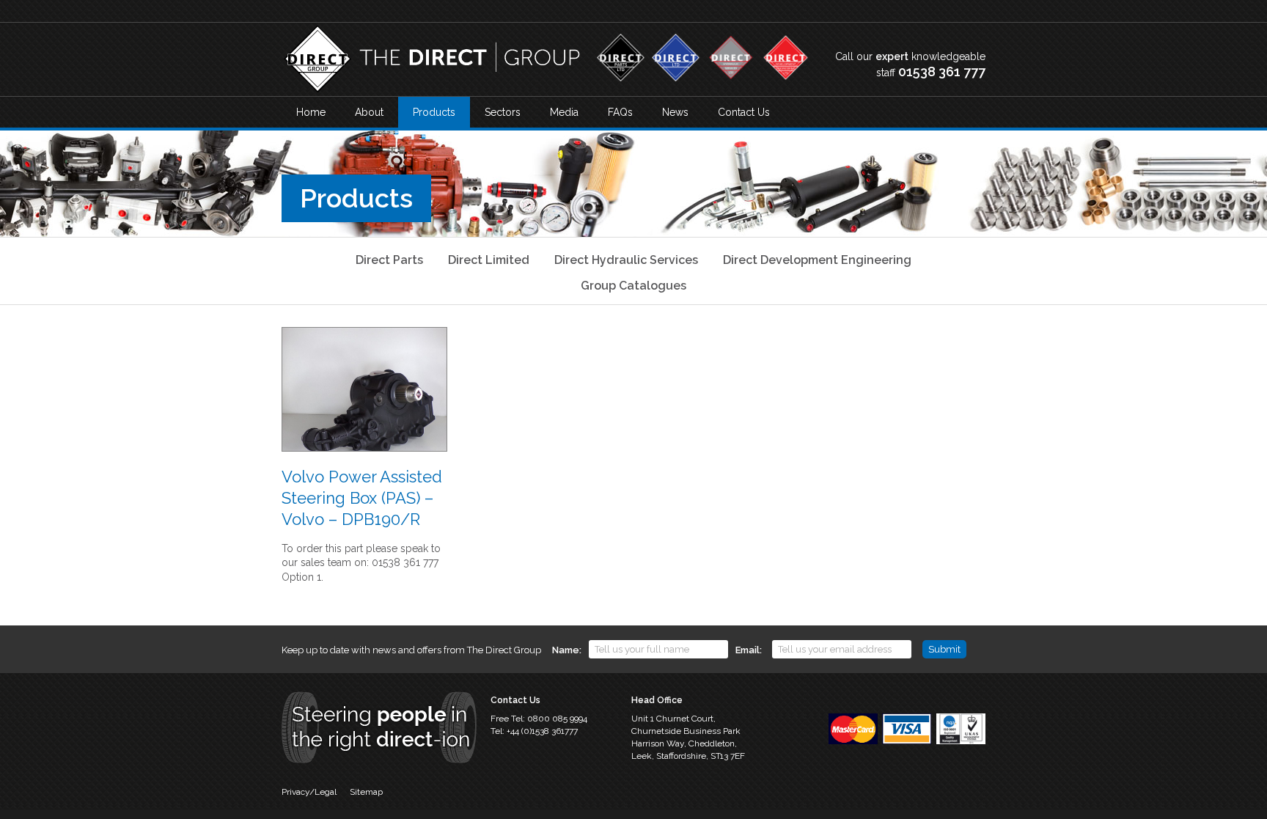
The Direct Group (432, 59)
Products (434, 112)
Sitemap (366, 792)
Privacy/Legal (309, 792)
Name (565, 649)
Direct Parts (389, 260)
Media (564, 112)
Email (747, 649)
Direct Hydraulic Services (626, 260)
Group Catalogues (633, 286)
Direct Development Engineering (817, 260)
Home (311, 112)
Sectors (503, 112)
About (369, 112)
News (675, 112)
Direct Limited (488, 260)
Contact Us (744, 112)
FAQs (620, 112)
